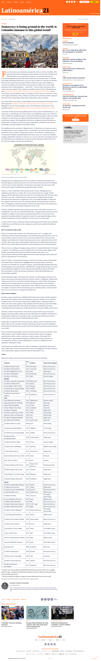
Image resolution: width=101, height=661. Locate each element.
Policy (27, 620)
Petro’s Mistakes (68, 43)
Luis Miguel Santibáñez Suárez (70, 100)
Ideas (6, 19)
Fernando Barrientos (67, 63)
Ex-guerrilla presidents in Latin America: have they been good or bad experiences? (37, 625)
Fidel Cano (65, 54)
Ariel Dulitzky (66, 109)
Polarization (66, 57)
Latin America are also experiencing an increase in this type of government (27, 91)
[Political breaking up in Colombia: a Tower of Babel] (62, 612)
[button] (77, 2)
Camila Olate (66, 72)
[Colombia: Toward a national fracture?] (12, 612)
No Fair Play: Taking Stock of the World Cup (74, 106)
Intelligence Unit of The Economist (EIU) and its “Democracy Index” (32, 104)
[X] (74, 2)
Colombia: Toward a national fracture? (11, 624)
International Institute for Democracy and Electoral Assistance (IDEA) (33, 108)
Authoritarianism (16, 599)
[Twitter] (42, 599)
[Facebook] (67, 2)
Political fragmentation (56, 620)
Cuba (64, 76)
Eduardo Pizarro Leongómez (8, 33)
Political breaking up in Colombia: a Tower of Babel (60, 624)
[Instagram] (69, 2)
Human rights (66, 104)
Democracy (23, 599)
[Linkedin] (72, 2)
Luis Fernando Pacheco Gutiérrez (70, 44)
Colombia (4, 23)
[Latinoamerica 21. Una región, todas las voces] (50, 636)
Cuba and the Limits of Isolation (74, 78)
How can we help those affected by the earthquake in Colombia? (75, 51)
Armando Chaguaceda (67, 80)
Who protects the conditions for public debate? (74, 69)
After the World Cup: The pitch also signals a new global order (75, 97)
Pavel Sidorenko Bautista (68, 91)
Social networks (67, 83)
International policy (68, 94)
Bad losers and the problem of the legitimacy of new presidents (74, 60)
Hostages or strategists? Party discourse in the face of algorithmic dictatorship (75, 87)
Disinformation (67, 67)
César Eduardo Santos (79, 80)
